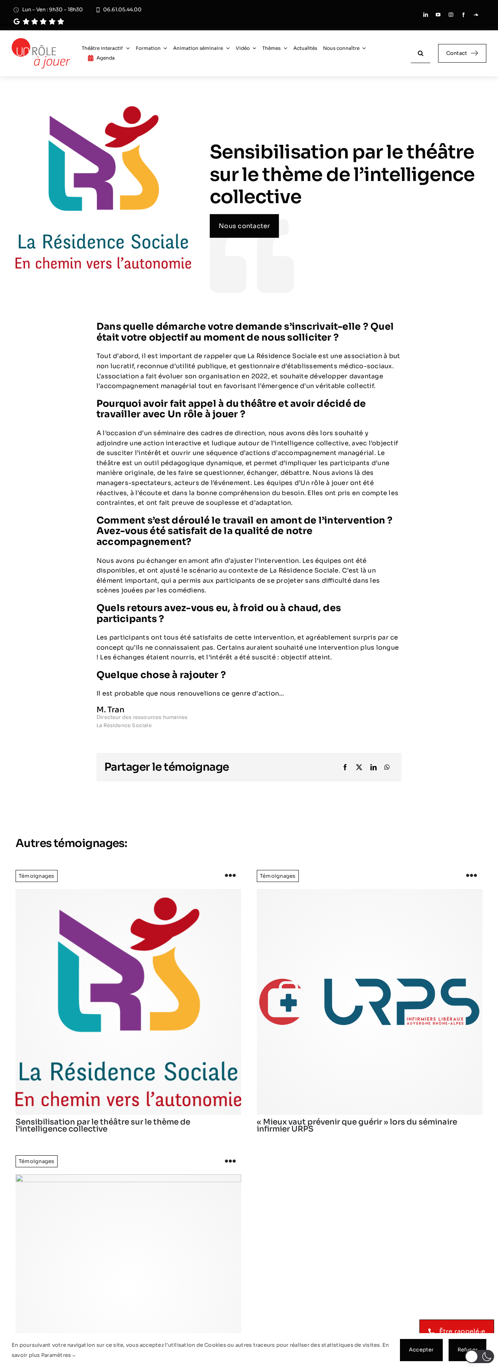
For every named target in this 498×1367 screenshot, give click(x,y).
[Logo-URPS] (369, 1002)
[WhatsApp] (387, 767)
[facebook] (463, 14)
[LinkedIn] (373, 767)
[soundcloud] (475, 14)
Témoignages (36, 876)
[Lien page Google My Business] (108, 21)
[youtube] (438, 14)
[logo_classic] (41, 41)
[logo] (128, 1002)
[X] (359, 767)
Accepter (421, 1349)
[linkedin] (425, 14)
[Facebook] (345, 767)
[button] (479, 1356)
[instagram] (451, 14)
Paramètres (56, 1355)
